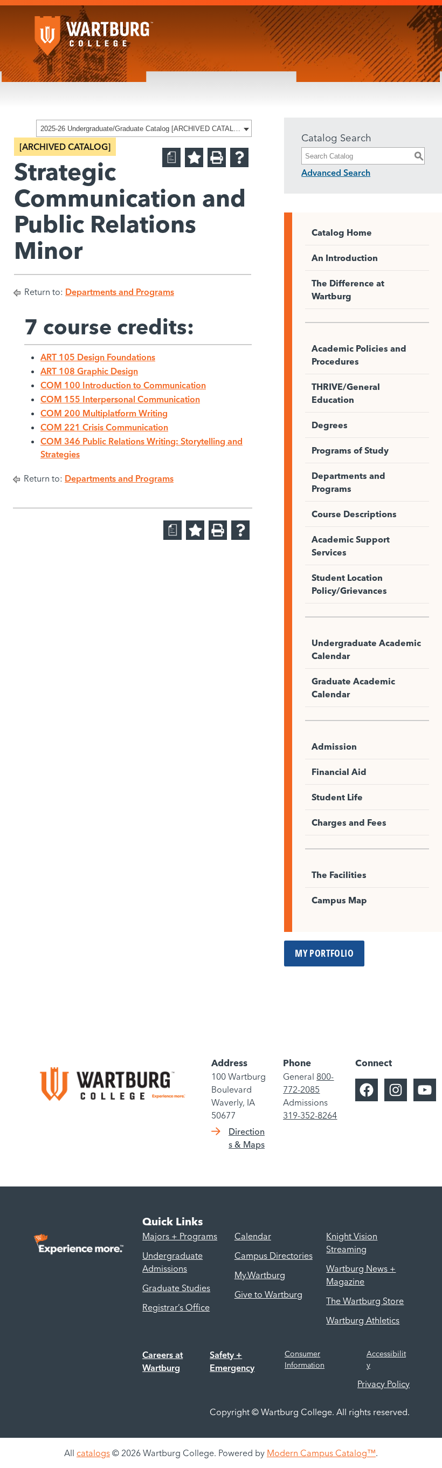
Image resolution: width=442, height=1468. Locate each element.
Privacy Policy (383, 1383)
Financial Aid (339, 771)
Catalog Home (342, 232)
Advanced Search (335, 172)
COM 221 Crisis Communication (104, 427)
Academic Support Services (351, 546)
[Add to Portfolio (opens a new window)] (194, 157)
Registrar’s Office (176, 1307)
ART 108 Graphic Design (89, 371)
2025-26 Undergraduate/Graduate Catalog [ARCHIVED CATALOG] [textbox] (140, 129)
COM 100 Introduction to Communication (123, 385)
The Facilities (339, 874)
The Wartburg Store (365, 1300)
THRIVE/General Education (346, 393)
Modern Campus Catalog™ (321, 1453)
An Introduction (345, 257)
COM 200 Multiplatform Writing (104, 413)
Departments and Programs (119, 291)
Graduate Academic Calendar (353, 687)
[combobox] (144, 128)
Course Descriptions (354, 514)
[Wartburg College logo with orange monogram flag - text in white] (93, 30)
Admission (334, 746)
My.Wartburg (259, 1275)
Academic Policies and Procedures (359, 355)
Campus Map (339, 900)
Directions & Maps (247, 1138)
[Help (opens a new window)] (239, 157)
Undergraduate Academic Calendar (366, 649)
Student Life (337, 797)
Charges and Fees (349, 822)
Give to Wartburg (268, 1294)
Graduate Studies (176, 1287)
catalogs (93, 1453)
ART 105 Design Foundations (97, 357)
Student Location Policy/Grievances (349, 584)
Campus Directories (273, 1255)
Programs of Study (350, 450)
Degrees (330, 425)
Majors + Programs (179, 1236)
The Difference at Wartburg (348, 289)
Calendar (252, 1236)
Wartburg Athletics (362, 1320)
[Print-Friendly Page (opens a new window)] (217, 157)
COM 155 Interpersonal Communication (120, 399)
